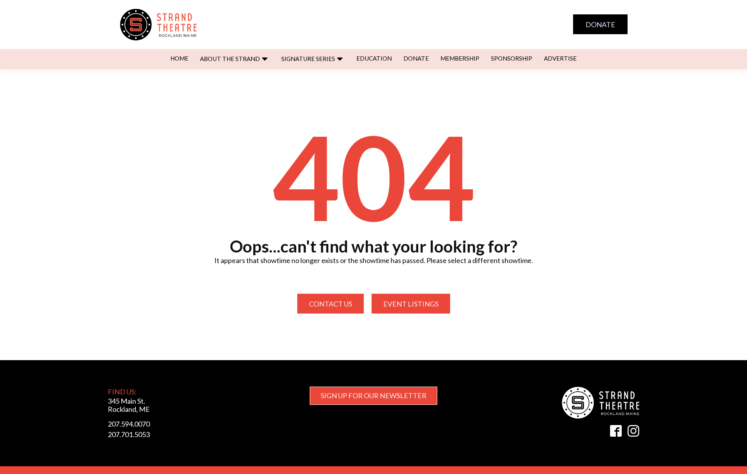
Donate (600, 24)
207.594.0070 (129, 424)
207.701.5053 (129, 434)
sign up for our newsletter (373, 395)
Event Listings (410, 304)
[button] (234, 59)
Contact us (330, 304)
